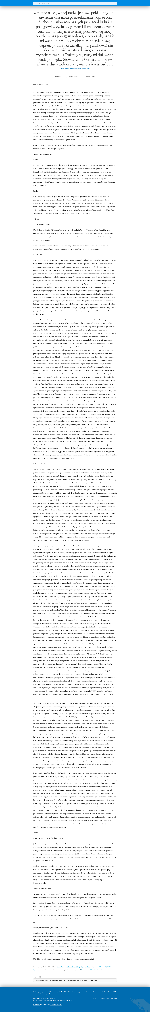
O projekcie (36, 1004)
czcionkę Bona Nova (56, 1004)
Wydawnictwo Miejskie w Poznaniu (91, 970)
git (96, 998)
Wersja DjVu (58, 76)
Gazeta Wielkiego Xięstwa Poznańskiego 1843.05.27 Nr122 (73, 967)
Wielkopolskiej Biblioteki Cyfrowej (68, 992)
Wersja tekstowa (73, 76)
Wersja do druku (90, 76)
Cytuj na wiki (37, 977)
